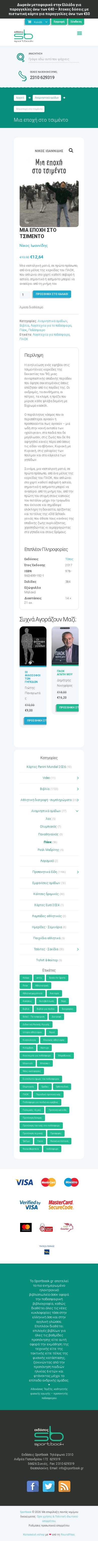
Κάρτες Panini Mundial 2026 (46, 767)
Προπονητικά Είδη (44, 872)
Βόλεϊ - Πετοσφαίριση (33, 1016)
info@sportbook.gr (71, 1468)
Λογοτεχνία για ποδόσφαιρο (51, 334)
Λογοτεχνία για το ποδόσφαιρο (51, 325)
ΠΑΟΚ (24, 339)
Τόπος (69, 559)
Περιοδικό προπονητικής (48, 1094)
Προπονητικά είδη (57, 1110)
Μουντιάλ (28, 1063)
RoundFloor (67, 1534)
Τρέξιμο (26, 1141)
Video (46, 778)
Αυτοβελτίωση (46, 1001)
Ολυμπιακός (48, 826)
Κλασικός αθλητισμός (54, 1040)
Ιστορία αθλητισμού (32, 1032)
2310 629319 (42, 77)
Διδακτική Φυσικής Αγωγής (36, 1024)
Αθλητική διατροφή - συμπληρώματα (46, 800)
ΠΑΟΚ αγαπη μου (65, 673)
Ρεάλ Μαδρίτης (48, 850)
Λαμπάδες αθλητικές (47, 916)
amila (39, 978)
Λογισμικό (47, 861)
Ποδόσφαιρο (36, 330)
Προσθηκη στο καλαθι (52, 294)
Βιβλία (24, 325)
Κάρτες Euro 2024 (47, 905)
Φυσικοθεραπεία (31, 1149)
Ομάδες (45, 1086)
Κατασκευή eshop (33, 1534)
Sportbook (25, 1512)
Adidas (26, 978)
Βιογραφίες (67, 1009)
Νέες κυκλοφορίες (32, 1071)
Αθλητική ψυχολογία (32, 993)
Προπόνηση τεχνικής (33, 1133)
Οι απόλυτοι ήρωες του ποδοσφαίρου (41, 1079)
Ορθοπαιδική (62, 1086)
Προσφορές (56, 1133)
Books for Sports (57, 978)
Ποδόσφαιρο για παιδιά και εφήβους (40, 1102)
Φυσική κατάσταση (59, 1141)
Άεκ (48, 819)
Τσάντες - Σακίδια (46, 949)
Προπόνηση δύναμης (32, 1118)
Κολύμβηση (28, 1048)
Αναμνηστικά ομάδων (47, 97)
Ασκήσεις (27, 1001)
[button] (71, 150)
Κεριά (52, 1032)
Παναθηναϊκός (48, 834)
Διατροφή (56, 1016)
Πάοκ (23, 330)
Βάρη (63, 1001)
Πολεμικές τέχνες (32, 1110)
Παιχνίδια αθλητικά (47, 938)
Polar (25, 985)
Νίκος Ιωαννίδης (34, 245)
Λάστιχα (44, 1048)
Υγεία (40, 1141)
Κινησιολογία (29, 1040)
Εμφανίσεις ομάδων (46, 883)
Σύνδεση (76, 21)
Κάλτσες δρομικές (46, 894)
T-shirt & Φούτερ (47, 960)
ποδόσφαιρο (52, 1149)
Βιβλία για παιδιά (46, 1009)
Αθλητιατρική (41, 985)
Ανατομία (54, 993)
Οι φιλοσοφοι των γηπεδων (32, 677)
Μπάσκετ (45, 1063)
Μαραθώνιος (64, 1055)
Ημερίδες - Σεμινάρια (47, 927)
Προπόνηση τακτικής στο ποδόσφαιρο (41, 1125)
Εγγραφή (59, 21)
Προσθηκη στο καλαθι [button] (43, 720)
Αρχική (20, 97)
